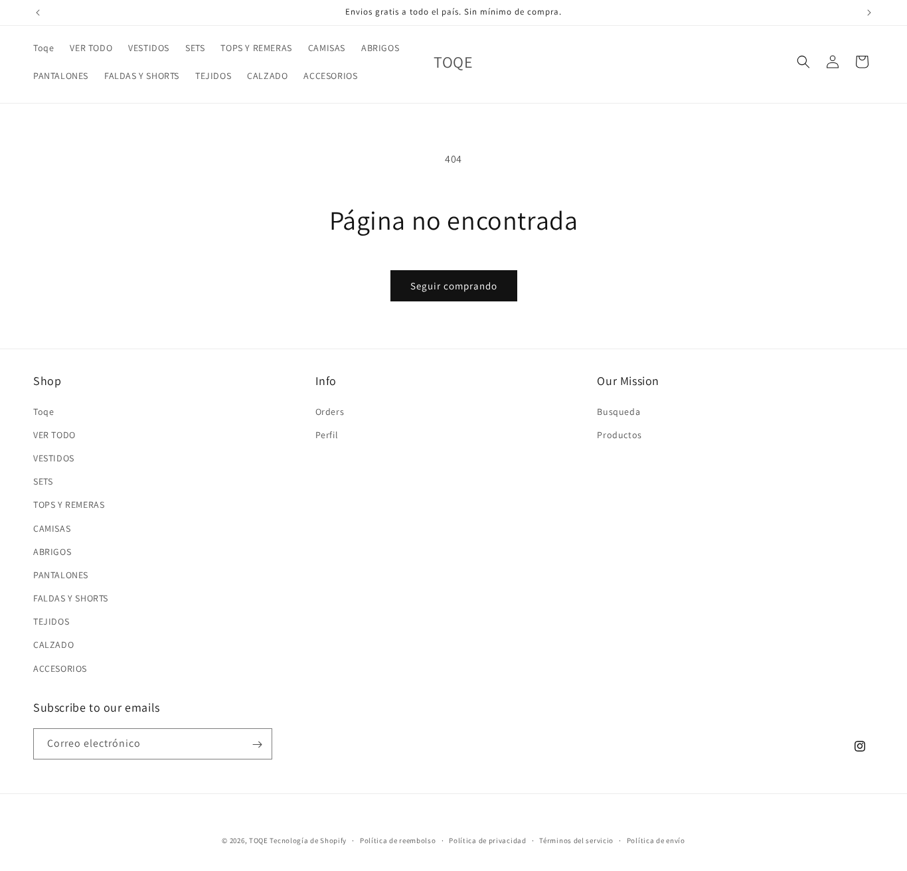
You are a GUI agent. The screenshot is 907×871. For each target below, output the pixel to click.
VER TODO (54, 434)
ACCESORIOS (60, 668)
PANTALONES (60, 574)
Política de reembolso (398, 839)
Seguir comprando (453, 285)
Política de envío (656, 839)
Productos (619, 434)
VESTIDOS (53, 457)
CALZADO (53, 645)
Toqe (43, 411)
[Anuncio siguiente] (869, 12)
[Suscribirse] (257, 744)
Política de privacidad (487, 839)
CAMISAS (51, 528)
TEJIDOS (51, 621)
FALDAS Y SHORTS (70, 597)
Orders (330, 411)
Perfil (327, 434)
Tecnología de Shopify (308, 840)
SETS (42, 481)
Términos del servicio (576, 839)
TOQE (258, 840)
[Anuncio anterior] (37, 12)
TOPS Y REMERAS (68, 505)
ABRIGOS (52, 551)
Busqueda (618, 411)
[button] (803, 61)
